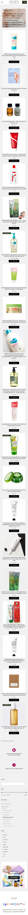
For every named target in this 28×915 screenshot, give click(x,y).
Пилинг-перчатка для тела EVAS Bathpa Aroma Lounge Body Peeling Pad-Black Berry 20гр (14, 694)
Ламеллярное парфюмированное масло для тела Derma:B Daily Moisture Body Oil (14, 255)
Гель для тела (6, 821)
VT (14, 856)
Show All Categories (6, 804)
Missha (14, 844)
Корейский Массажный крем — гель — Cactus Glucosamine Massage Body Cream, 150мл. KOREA (14, 222)
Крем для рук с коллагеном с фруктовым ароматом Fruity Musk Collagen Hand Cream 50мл (14, 559)
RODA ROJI (14, 847)
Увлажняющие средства (8, 817)
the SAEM (14, 852)
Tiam (14, 854)
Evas (14, 837)
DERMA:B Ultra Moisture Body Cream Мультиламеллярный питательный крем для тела (14, 55)
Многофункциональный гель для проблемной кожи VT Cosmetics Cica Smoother (14, 288)
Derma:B (14, 835)
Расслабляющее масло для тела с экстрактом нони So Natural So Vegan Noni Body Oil (14, 727)
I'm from (14, 842)
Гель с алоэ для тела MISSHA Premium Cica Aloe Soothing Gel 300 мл (14, 490)
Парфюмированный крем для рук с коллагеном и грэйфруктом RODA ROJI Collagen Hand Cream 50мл (14, 660)
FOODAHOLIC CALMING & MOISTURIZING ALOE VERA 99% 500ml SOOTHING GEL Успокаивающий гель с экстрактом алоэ (14, 391)
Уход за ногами (6, 812)
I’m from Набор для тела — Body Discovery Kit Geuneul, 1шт (14, 122)
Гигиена (4, 808)
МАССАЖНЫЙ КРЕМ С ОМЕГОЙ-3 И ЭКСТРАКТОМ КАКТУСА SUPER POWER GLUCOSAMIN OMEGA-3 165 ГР (14, 626)
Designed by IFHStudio (19, 912)
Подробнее (14, 877)
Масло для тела (6, 823)
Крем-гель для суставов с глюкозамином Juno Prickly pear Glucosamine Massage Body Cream (14, 592)
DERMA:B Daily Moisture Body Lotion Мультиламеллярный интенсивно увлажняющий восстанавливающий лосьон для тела (14, 356)
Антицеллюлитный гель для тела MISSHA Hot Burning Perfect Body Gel (14, 424)
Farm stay (14, 839)
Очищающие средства (7, 810)
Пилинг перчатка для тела (9, 826)
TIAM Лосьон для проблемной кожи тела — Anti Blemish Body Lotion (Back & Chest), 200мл (14, 188)
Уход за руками (6, 815)
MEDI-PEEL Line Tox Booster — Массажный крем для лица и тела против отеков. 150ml (14, 155)
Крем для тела (6, 819)
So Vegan (14, 849)
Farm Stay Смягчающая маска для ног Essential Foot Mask (14, 89)
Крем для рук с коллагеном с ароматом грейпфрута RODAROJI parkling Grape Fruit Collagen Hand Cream (14, 524)
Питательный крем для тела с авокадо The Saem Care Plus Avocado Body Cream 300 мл (14, 321)
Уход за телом (5, 806)
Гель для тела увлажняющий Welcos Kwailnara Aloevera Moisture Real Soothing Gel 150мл (14, 457)
